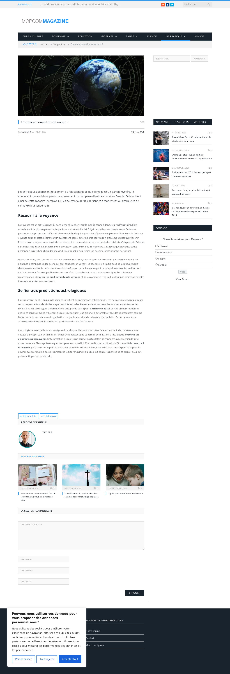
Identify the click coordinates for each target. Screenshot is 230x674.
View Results (182, 279)
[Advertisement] (81, 164)
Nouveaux (162, 122)
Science (151, 36)
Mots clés (200, 122)
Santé (130, 36)
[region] (46, 637)
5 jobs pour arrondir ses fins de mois (125, 493)
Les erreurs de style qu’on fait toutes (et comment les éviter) (191, 191)
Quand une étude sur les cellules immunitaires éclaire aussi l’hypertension (82, 4)
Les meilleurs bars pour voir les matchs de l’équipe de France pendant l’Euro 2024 (191, 211)
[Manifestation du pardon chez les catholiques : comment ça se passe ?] (81, 477)
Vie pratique (174, 36)
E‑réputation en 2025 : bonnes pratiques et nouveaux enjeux (191, 174)
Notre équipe (93, 631)
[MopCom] (45, 20)
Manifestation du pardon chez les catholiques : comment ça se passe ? (82, 495)
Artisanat (163, 246)
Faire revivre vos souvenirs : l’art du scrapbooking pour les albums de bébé (38, 496)
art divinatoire (48, 416)
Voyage (199, 36)
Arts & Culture (33, 36)
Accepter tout (70, 659)
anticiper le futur (28, 416)
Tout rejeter (47, 659)
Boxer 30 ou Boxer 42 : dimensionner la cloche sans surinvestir (191, 138)
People (161, 258)
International (165, 252)
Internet (107, 36)
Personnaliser (23, 659)
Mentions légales (95, 645)
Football (162, 265)
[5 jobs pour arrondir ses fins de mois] (125, 477)
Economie (58, 36)
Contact (90, 638)
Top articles (180, 122)
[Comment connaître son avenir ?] (81, 86)
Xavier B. (26, 131)
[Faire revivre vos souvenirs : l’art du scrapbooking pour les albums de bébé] (37, 477)
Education (85, 36)
